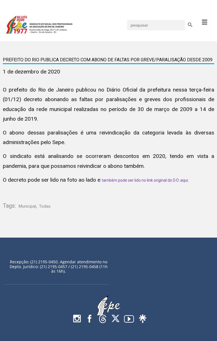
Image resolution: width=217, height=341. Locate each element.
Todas (45, 206)
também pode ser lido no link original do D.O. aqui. (145, 180)
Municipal (27, 206)
